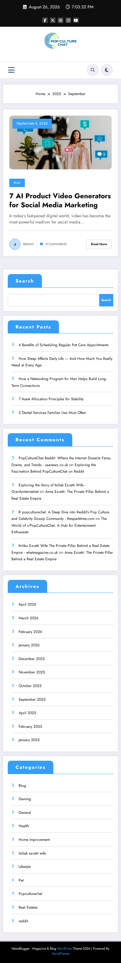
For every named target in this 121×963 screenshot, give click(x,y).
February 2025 (30, 726)
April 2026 (27, 604)
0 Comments (56, 244)
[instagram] (68, 20)
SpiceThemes (60, 953)
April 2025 (27, 713)
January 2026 (29, 645)
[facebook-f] (45, 20)
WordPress (64, 948)
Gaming (25, 799)
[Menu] (11, 70)
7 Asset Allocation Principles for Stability (51, 399)
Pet (21, 880)
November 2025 (32, 672)
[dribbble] (60, 20)
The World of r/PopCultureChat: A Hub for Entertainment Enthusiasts (59, 525)
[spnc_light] (107, 70)
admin (28, 244)
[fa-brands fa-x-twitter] (53, 20)
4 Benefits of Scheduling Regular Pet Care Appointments (64, 345)
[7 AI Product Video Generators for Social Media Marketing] (60, 142)
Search (25, 280)
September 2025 (32, 699)
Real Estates (28, 907)
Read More (99, 244)
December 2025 (32, 659)
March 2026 (28, 618)
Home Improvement (34, 839)
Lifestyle (25, 866)
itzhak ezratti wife (32, 853)
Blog (17, 183)
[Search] (93, 70)
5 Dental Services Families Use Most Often (52, 412)
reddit (23, 921)
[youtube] (76, 20)
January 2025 (29, 740)
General (25, 812)
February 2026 (30, 632)
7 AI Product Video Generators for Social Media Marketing (60, 200)
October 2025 (30, 686)
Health (24, 826)
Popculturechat (30, 894)
